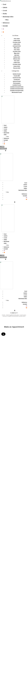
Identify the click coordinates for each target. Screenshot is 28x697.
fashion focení (17, 74)
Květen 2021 (16, 57)
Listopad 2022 (17, 46)
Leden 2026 (16, 40)
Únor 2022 (17, 49)
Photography (16, 83)
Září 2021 (16, 55)
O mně (5, 10)
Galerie (5, 7)
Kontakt (5, 26)
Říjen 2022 (17, 47)
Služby (5, 13)
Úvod (4, 4)
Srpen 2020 (17, 66)
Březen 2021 (16, 58)
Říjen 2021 (17, 53)
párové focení (17, 81)
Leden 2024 (16, 44)
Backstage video (8, 16)
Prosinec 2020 (17, 64)
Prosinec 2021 (17, 51)
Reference (6, 23)
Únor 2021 (17, 60)
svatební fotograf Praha (16, 86)
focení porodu (17, 77)
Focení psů (17, 79)
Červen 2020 (16, 68)
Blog (6, 19)
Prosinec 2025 (17, 42)
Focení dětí (17, 75)
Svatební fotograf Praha (16, 90)
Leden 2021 (17, 62)
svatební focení (17, 85)
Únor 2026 (17, 38)
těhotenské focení (17, 92)
